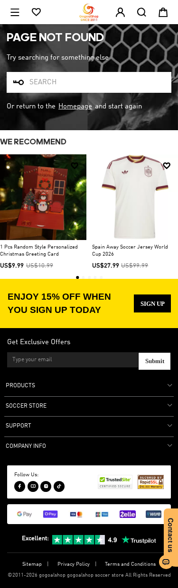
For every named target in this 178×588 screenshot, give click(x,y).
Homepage (75, 106)
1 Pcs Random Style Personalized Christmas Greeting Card (39, 250)
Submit (154, 361)
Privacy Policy (73, 564)
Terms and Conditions (130, 564)
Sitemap (32, 564)
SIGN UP (153, 303)
